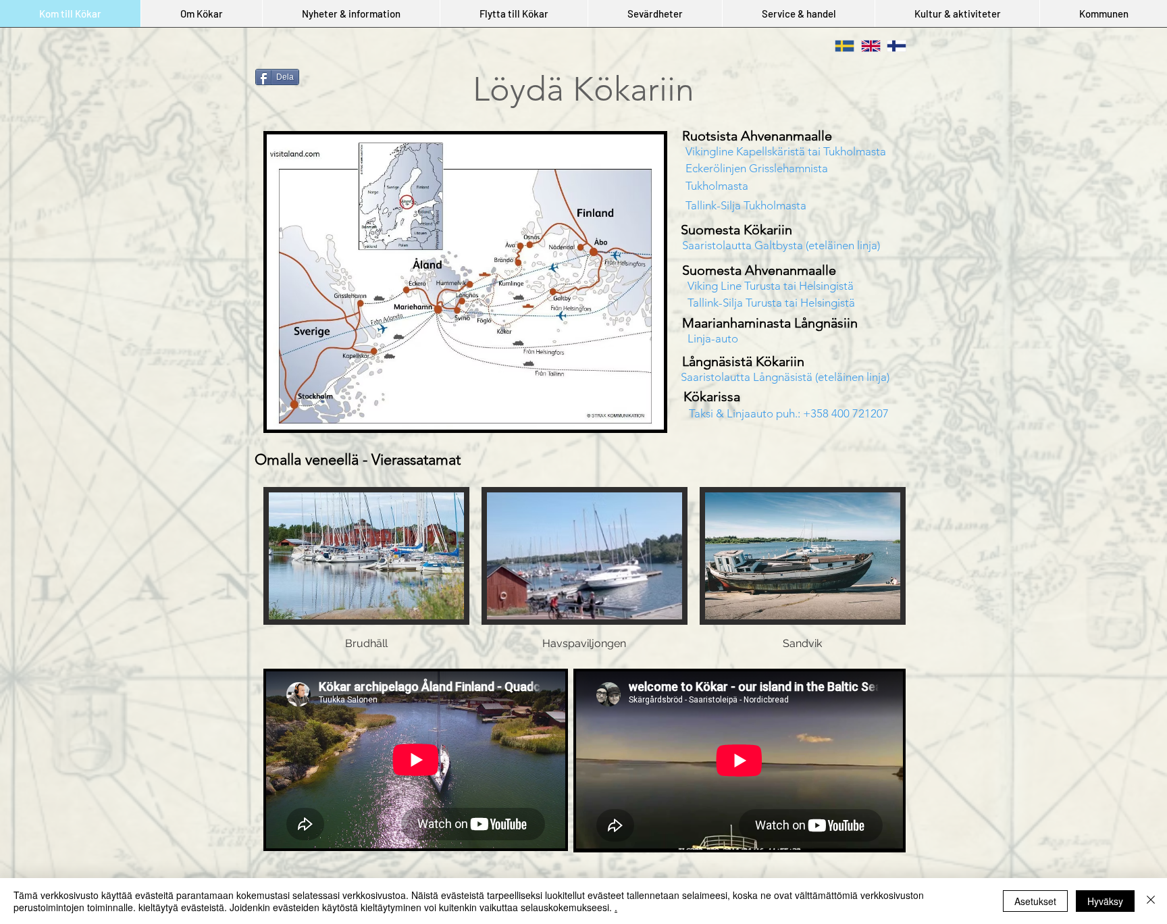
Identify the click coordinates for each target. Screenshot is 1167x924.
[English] (864, 46)
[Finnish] (890, 46)
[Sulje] (1151, 901)
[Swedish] (838, 46)
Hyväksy (1105, 901)
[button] (201, 13)
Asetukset (1035, 901)
